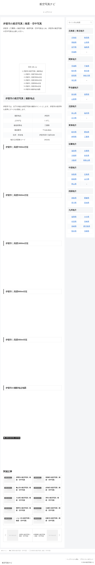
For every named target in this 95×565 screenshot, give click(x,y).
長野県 (86, 94)
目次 (30, 67)
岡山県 (73, 184)
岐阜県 (73, 132)
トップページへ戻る (72, 559)
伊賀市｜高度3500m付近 (33, 77)
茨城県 (73, 66)
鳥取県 (73, 174)
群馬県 (73, 76)
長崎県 (73, 226)
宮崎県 (86, 221)
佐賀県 (73, 221)
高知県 (86, 203)
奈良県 (86, 155)
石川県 (73, 118)
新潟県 (73, 94)
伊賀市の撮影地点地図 (32, 89)
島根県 (73, 179)
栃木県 (73, 71)
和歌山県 (86, 160)
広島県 (86, 174)
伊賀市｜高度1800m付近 (33, 80)
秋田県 (86, 38)
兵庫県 (86, 151)
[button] (91, 22)
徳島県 (73, 198)
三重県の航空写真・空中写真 (12, 438)
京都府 (73, 155)
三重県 (86, 137)
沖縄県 (86, 231)
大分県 (86, 217)
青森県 (73, 42)
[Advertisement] (32, 48)
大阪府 (73, 160)
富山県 (73, 113)
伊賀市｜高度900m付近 (33, 83)
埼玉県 (73, 80)
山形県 (86, 42)
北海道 (73, 38)
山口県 (86, 179)
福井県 (86, 113)
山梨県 (73, 99)
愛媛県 (86, 198)
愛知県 (86, 132)
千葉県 (86, 66)
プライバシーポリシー (86, 559)
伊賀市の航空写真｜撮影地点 (33, 71)
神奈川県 (86, 76)
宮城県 (73, 52)
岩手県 (73, 47)
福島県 (86, 47)
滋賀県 (73, 151)
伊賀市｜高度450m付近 (33, 86)
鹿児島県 (86, 226)
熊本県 (73, 231)
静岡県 (73, 137)
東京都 (86, 71)
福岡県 (73, 217)
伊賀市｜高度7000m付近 (33, 74)
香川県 (73, 203)
